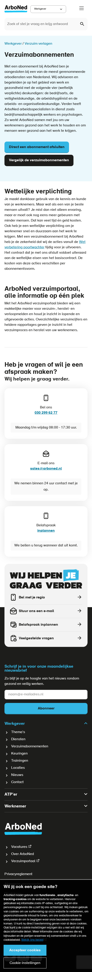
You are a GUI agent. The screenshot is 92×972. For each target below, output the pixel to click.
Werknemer (15, 807)
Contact (17, 782)
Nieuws (17, 775)
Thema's (18, 732)
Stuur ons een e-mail (36, 611)
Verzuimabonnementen (29, 746)
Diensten (18, 739)
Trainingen (19, 761)
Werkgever (40, 9)
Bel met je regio (32, 597)
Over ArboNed (22, 854)
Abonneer (46, 708)
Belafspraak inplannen (38, 625)
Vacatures (19, 847)
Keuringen (19, 753)
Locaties (18, 768)
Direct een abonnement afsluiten (37, 147)
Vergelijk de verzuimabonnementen (39, 160)
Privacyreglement (18, 874)
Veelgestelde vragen (36, 638)
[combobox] (46, 24)
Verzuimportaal (23, 861)
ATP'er (10, 795)
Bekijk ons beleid (32, 940)
